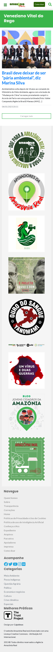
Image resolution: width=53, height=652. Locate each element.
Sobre (7, 502)
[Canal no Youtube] (15, 564)
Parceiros (9, 538)
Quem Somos (10, 498)
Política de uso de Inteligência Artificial (24, 522)
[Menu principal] (5, 5)
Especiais (8, 604)
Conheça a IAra (11, 526)
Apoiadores (10, 542)
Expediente (10, 530)
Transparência (11, 506)
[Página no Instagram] (19, 564)
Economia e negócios (14, 591)
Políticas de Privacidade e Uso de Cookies (25, 518)
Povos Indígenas (12, 579)
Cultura (7, 596)
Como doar (39, 4)
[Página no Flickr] (23, 564)
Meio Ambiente (11, 575)
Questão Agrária (12, 583)
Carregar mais (26, 116)
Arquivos (8, 534)
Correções (9, 510)
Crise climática (11, 600)
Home (7, 514)
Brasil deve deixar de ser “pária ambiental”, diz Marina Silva (24, 77)
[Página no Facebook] (6, 564)
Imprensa (8, 546)
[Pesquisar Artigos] (50, 4)
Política (7, 587)
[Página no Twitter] (10, 564)
